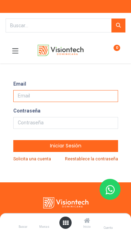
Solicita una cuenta (32, 158)
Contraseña (27, 111)
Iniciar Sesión (65, 145)
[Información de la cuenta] (108, 221)
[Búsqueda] (118, 25)
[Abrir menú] (65, 223)
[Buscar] (23, 221)
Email (19, 84)
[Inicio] (87, 221)
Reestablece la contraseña (91, 158)
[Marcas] (44, 221)
